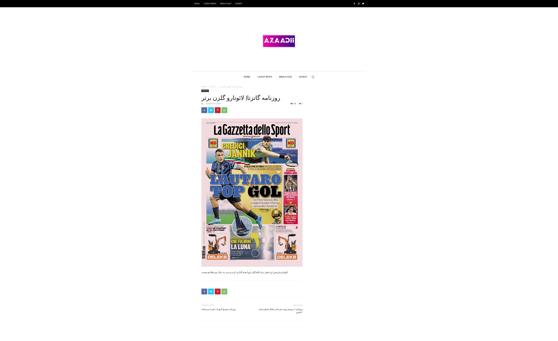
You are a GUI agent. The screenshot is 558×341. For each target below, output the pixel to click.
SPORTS (212, 86)
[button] (313, 76)
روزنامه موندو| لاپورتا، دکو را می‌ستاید (218, 309)
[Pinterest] (218, 110)
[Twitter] (363, 3)
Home (203, 86)
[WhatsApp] (224, 110)
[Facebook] (354, 3)
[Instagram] (358, 3)
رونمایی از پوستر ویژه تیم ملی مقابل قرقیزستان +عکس (281, 311)
